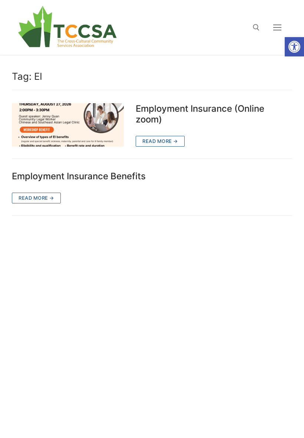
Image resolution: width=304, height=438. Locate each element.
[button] (294, 46)
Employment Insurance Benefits (79, 176)
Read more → (160, 141)
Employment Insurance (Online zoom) (200, 114)
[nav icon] (277, 27)
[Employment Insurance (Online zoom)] (68, 125)
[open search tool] (256, 27)
